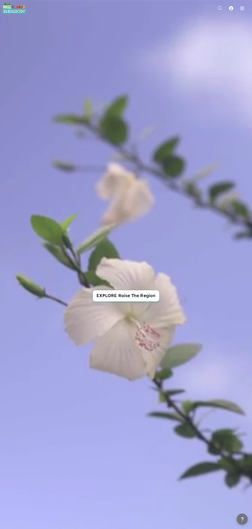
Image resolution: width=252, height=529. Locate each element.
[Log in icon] (231, 8)
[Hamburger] (242, 8)
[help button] (242, 519)
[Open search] (220, 8)
